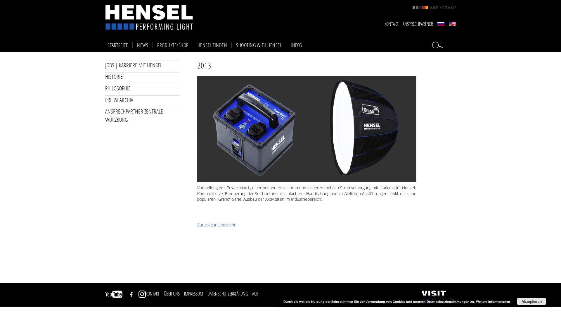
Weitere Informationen (493, 301)
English (452, 24)
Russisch (440, 24)
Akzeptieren (532, 301)
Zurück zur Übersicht (216, 225)
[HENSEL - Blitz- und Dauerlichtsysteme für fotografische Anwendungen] (149, 17)
